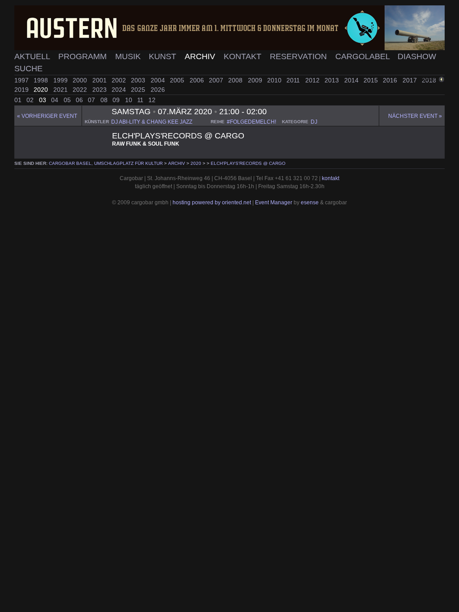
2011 (294, 80)
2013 (333, 80)
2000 (81, 80)
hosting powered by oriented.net (212, 202)
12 (152, 99)
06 (80, 99)
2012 (313, 80)
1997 (22, 80)
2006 (198, 80)
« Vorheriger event (47, 116)
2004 (159, 80)
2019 (22, 89)
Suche (28, 68)
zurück (430, 79)
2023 (100, 89)
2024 (120, 89)
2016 (391, 80)
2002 (120, 80)
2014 (352, 80)
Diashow (417, 56)
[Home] (229, 28)
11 (141, 99)
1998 (42, 80)
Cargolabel (363, 56)
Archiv (201, 56)
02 (30, 99)
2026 (158, 89)
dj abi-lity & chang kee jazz (151, 122)
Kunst (163, 56)
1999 (61, 80)
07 (92, 99)
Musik (129, 56)
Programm (83, 56)
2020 (42, 89)
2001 (100, 80)
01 (18, 99)
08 (104, 99)
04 (55, 99)
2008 (236, 80)
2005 (178, 80)
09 (117, 99)
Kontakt (244, 56)
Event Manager (273, 202)
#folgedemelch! (251, 122)
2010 (275, 80)
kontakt (330, 178)
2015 (372, 80)
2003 (139, 80)
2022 (81, 89)
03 (43, 99)
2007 (217, 80)
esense (310, 202)
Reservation (299, 56)
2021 (61, 89)
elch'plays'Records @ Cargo (248, 163)
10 (129, 99)
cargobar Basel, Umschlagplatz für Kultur (106, 163)
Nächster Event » (415, 116)
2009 (256, 80)
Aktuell (33, 56)
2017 (411, 80)
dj (314, 122)
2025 (139, 89)
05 (68, 99)
